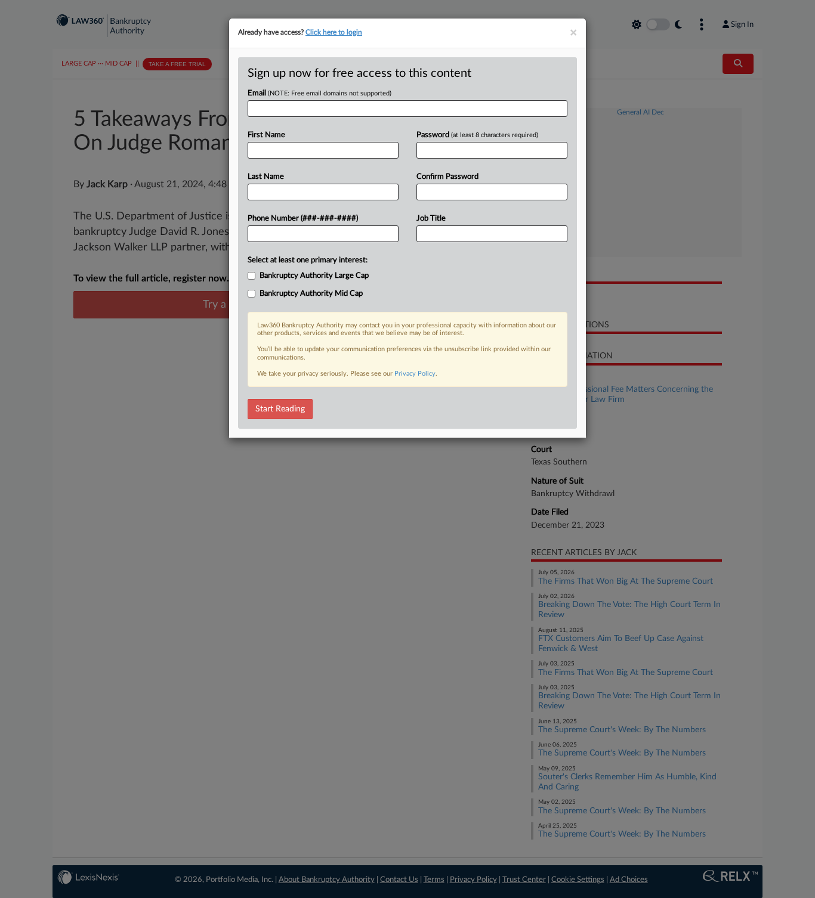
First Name (266, 135)
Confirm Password (447, 177)
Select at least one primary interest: (308, 260)
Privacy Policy (415, 373)
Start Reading (280, 409)
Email (319, 93)
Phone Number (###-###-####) (303, 218)
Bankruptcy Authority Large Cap (314, 276)
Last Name (266, 177)
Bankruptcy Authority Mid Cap (311, 294)
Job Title (431, 218)
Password (477, 135)
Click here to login (333, 32)
